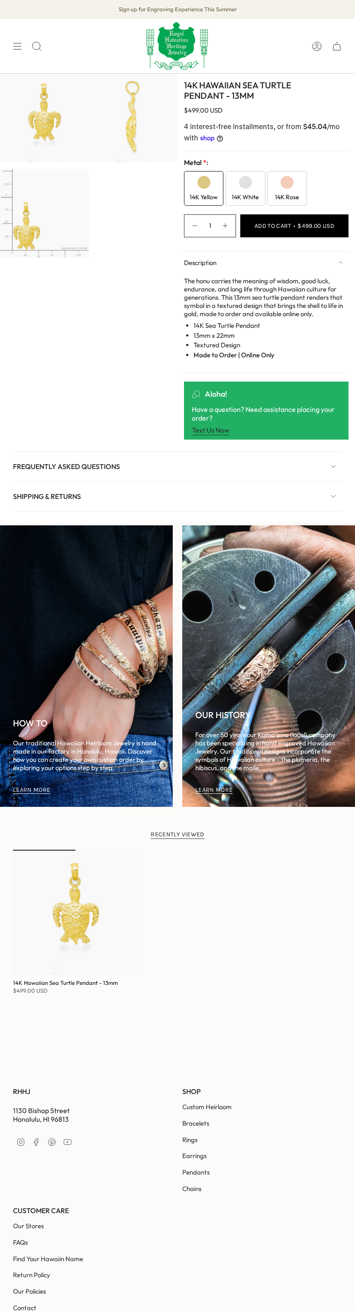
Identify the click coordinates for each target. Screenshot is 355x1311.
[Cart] (337, 46)
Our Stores (28, 1226)
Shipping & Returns (47, 496)
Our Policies (29, 1291)
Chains (191, 1189)
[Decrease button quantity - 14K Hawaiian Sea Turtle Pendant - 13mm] (194, 225)
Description (200, 263)
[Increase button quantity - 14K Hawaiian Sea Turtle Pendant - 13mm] (225, 225)
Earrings (194, 1156)
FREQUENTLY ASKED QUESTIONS (66, 466)
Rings (189, 1140)
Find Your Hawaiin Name (48, 1259)
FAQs (20, 1242)
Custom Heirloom (207, 1107)
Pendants (196, 1172)
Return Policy (31, 1275)
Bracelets (195, 1123)
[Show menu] (17, 46)
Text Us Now (210, 430)
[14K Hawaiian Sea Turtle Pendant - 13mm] (75, 912)
